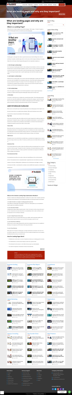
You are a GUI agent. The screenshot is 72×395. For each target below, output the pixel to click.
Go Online (41, 4)
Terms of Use (10, 382)
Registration (30, 4)
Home (61, 14)
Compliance (36, 4)
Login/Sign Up (61, 4)
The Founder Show (52, 179)
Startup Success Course (28, 383)
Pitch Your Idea (26, 373)
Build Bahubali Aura (27, 376)
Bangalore (40, 378)
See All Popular (50, 90)
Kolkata (39, 376)
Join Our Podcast (26, 385)
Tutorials (45, 4)
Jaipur (39, 380)
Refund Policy (10, 378)
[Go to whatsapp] (69, 392)
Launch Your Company (27, 378)
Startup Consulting (52, 177)
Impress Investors (26, 374)
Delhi (39, 373)
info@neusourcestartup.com (59, 379)
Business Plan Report (53, 167)
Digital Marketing (52, 171)
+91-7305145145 (56, 377)
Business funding (52, 165)
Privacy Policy (10, 380)
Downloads (50, 4)
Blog (64, 14)
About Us (10, 376)
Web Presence (51, 181)
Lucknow (40, 374)
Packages (55, 4)
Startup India (25, 4)
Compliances (51, 169)
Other (50, 173)
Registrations (51, 175)
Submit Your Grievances (13, 383)
